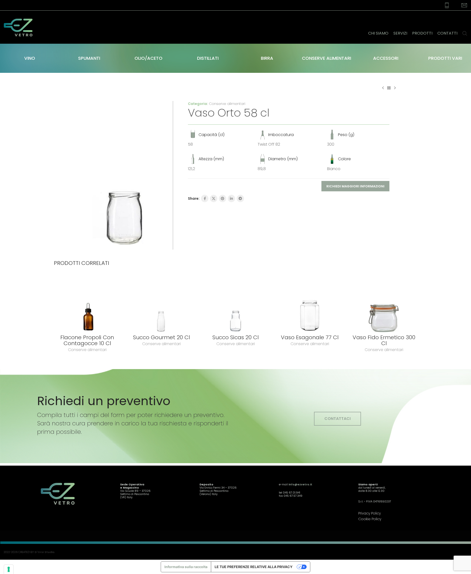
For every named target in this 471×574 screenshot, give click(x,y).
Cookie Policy (369, 518)
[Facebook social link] (204, 198)
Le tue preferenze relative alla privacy (253, 567)
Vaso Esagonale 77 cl (309, 337)
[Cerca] (465, 27)
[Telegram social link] (240, 198)
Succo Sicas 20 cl (235, 337)
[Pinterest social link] (222, 198)
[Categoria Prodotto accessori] (385, 58)
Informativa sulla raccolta (185, 567)
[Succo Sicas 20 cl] (235, 304)
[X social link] (213, 198)
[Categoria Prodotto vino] (29, 58)
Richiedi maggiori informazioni (355, 186)
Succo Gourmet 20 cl (161, 337)
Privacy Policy (369, 513)
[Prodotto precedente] (383, 88)
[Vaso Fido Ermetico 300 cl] (384, 304)
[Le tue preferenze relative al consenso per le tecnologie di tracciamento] (8, 569)
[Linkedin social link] (231, 198)
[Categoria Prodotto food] (326, 58)
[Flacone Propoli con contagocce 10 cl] (87, 304)
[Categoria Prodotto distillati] (207, 58)
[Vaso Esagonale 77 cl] (309, 304)
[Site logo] (21, 26)
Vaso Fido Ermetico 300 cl (384, 340)
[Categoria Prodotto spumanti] (89, 58)
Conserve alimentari (227, 103)
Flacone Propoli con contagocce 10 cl (87, 340)
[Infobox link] (444, 5)
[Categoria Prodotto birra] (267, 58)
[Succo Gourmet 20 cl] (161, 304)
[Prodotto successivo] (395, 88)
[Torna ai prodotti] (389, 88)
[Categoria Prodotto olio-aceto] (148, 58)
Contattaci (337, 418)
